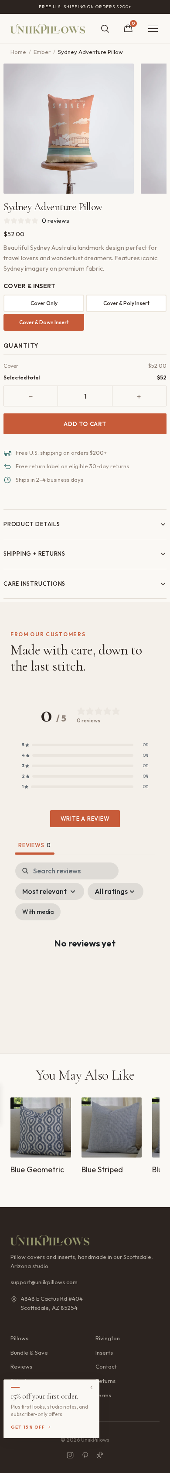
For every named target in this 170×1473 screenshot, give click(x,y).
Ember (42, 51)
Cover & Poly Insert (126, 303)
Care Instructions (34, 583)
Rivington (107, 1338)
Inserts (104, 1352)
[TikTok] (100, 1455)
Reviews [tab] (34, 845)
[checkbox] (38, 911)
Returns (105, 1380)
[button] (85, 745)
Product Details (31, 523)
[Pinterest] (85, 1455)
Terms (103, 1395)
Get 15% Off (28, 1427)
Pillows (19, 1338)
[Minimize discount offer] (91, 1387)
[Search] (105, 29)
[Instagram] (70, 1455)
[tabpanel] (85, 950)
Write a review (85, 818)
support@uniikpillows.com (44, 1281)
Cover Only (44, 303)
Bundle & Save (29, 1352)
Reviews (21, 1366)
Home (18, 51)
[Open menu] (153, 29)
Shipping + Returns (34, 553)
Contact (106, 1366)
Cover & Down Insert (44, 322)
